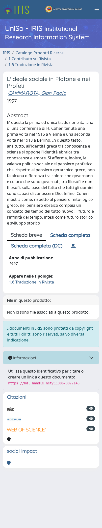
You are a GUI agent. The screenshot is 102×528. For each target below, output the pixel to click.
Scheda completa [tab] (70, 235)
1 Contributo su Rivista (29, 58)
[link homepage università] (64, 9)
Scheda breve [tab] (26, 235)
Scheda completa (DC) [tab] (36, 246)
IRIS (6, 53)
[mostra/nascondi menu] (97, 9)
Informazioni (24, 357)
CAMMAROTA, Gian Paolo (37, 93)
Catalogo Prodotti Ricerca (40, 53)
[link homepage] (18, 9)
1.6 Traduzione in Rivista (30, 64)
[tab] (73, 246)
